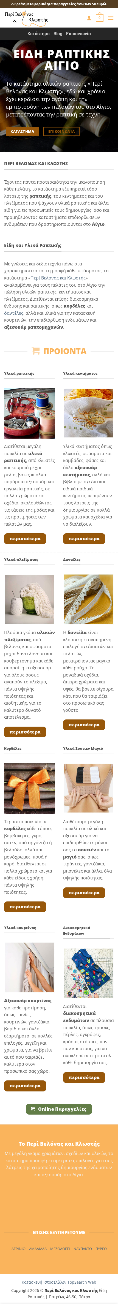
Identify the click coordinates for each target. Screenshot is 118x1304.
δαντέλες (13, 313)
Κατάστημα (38, 33)
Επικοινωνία (78, 33)
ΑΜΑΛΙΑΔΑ (38, 1248)
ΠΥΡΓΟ (101, 1248)
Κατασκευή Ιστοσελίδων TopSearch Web (59, 1282)
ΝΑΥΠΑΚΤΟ (83, 1248)
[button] (99, 18)
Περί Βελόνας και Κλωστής (58, 278)
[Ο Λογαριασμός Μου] (89, 18)
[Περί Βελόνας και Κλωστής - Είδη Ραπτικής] (34, 18)
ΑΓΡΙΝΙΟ (19, 1248)
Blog (58, 33)
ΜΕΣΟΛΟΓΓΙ (60, 1248)
